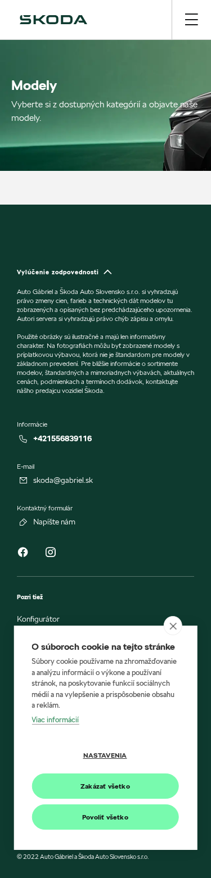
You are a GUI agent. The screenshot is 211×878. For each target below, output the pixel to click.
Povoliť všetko (105, 817)
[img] (53, 19)
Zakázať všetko (105, 786)
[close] (173, 625)
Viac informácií (55, 719)
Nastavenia (105, 755)
